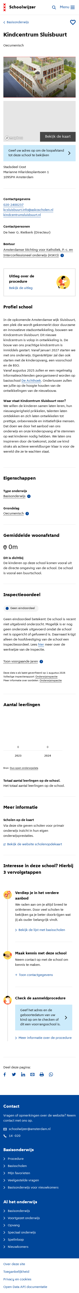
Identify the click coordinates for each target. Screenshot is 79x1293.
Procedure (16, 1159)
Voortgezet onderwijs (24, 1218)
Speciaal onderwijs (22, 1232)
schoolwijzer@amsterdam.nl (30, 1129)
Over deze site (14, 1264)
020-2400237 (13, 205)
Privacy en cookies (17, 1279)
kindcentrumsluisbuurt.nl (22, 215)
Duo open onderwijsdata (24, 768)
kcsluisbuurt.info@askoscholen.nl (28, 210)
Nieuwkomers (18, 1247)
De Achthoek (31, 381)
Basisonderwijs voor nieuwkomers (33, 1187)
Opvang (14, 1225)
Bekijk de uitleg (21, 288)
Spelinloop (16, 1239)
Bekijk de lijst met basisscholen (42, 930)
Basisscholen (17, 1166)
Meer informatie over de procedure (45, 1038)
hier (41, 644)
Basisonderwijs (18, 22)
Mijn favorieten (19, 1173)
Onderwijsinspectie (46, 677)
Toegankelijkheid (16, 1272)
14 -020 (14, 1136)
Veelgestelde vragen (23, 1180)
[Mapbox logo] (14, 138)
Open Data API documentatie (25, 1287)
